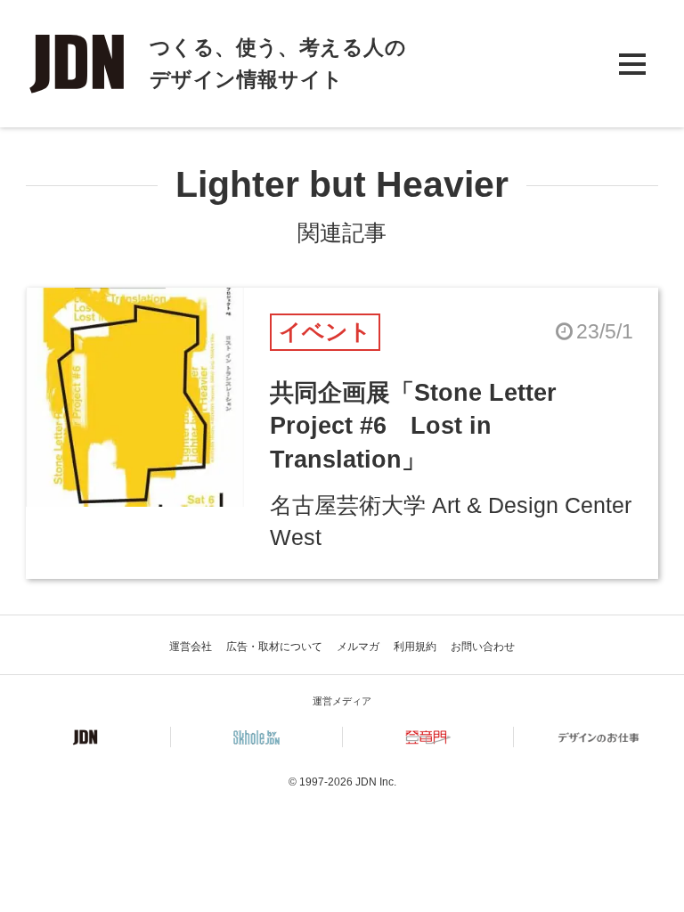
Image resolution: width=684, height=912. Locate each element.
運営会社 (190, 646)
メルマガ (358, 646)
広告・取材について (274, 646)
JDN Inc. (375, 782)
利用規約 (415, 646)
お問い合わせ (483, 646)
